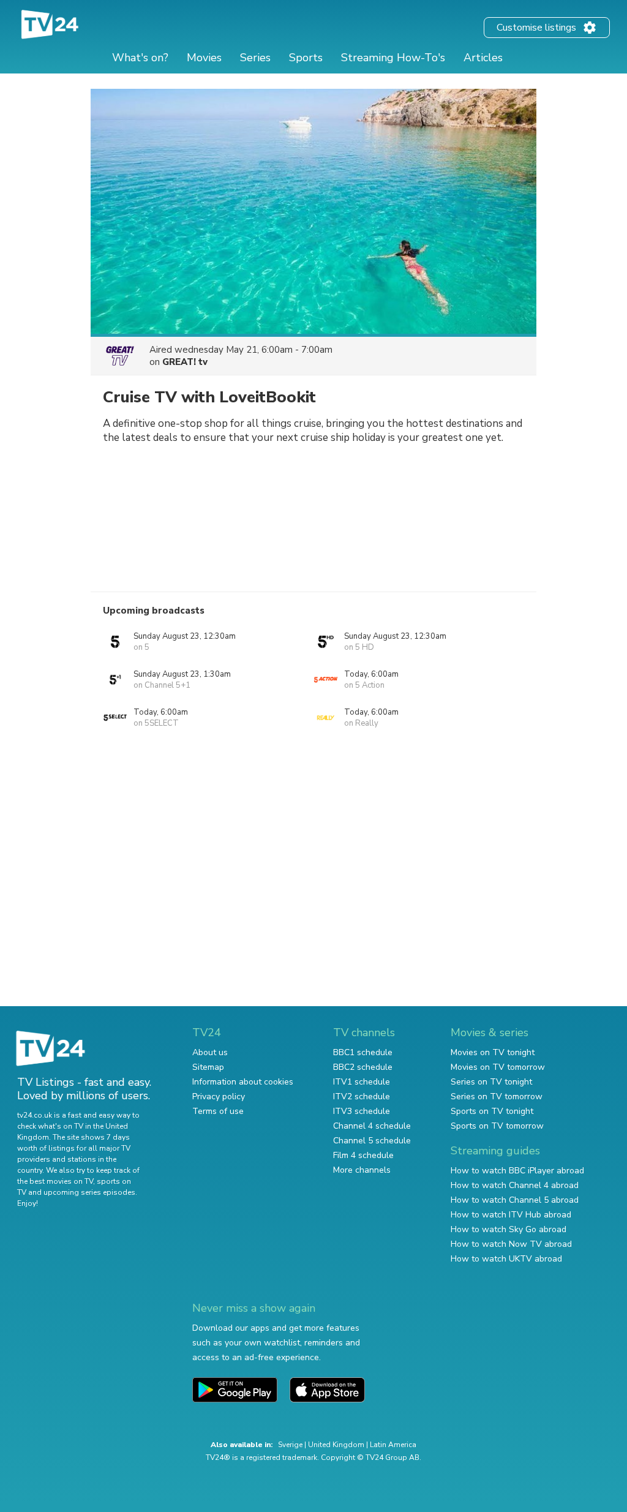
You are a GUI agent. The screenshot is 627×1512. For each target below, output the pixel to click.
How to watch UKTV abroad (506, 1259)
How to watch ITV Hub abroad (511, 1215)
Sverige (290, 1445)
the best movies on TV (55, 1181)
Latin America (393, 1445)
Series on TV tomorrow (497, 1096)
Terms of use (218, 1111)
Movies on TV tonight (493, 1052)
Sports (306, 57)
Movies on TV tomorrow (498, 1067)
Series (255, 57)
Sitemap (208, 1067)
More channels (362, 1170)
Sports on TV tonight (492, 1111)
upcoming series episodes (89, 1192)
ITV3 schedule (361, 1111)
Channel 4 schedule (372, 1126)
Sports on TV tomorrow (497, 1126)
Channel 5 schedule (372, 1140)
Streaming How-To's (393, 57)
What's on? (140, 57)
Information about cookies (242, 1082)
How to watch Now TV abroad (511, 1244)
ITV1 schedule (361, 1082)
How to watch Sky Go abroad (508, 1229)
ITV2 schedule (361, 1096)
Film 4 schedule (363, 1155)
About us (210, 1052)
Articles (483, 57)
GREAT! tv (185, 362)
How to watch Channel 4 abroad (515, 1185)
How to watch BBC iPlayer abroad (517, 1170)
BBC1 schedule (362, 1052)
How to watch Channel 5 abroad (515, 1200)
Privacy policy (218, 1096)
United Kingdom (336, 1445)
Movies (204, 57)
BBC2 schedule (362, 1067)
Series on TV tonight (491, 1082)
